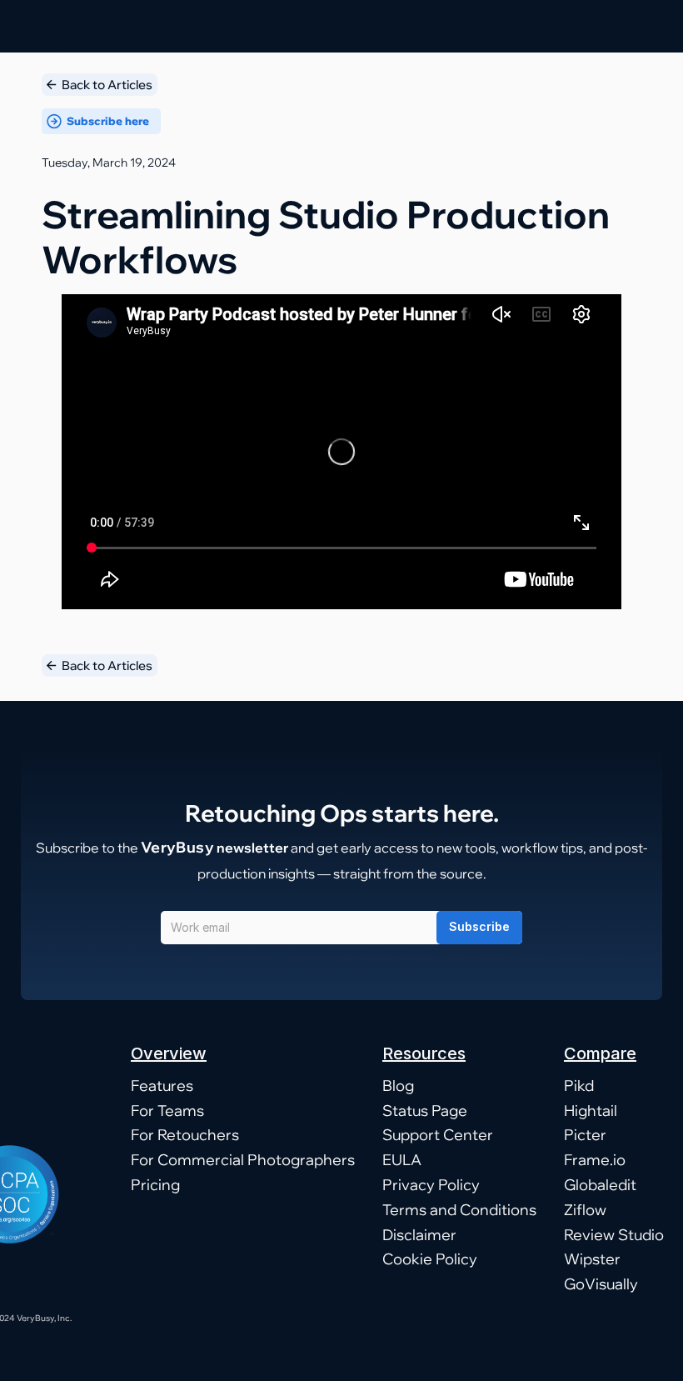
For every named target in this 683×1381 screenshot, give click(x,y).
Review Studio (614, 1234)
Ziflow (585, 1209)
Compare (600, 1053)
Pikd (579, 1085)
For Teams (167, 1110)
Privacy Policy (431, 1184)
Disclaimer (419, 1234)
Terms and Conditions (459, 1209)
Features (162, 1085)
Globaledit (600, 1184)
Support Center (437, 1134)
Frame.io (595, 1159)
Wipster (592, 1258)
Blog (398, 1085)
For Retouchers (185, 1134)
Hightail (590, 1110)
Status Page (424, 1110)
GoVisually (601, 1283)
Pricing (155, 1184)
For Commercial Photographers (243, 1159)
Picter (585, 1134)
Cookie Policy (429, 1258)
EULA (401, 1159)
